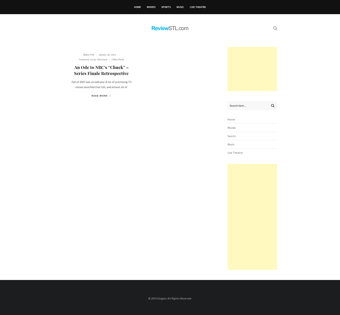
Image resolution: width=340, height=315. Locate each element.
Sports (166, 7)
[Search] (275, 28)
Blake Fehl (88, 54)
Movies (151, 7)
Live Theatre (198, 7)
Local (92, 59)
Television (102, 59)
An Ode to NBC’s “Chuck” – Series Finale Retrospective (101, 70)
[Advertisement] (254, 69)
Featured (84, 59)
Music (180, 7)
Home (137, 7)
